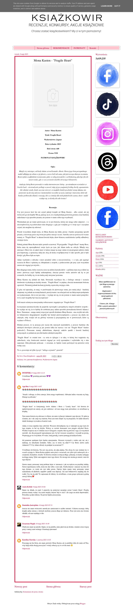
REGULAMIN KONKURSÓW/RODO (104, 236)
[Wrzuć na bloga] (55, 356)
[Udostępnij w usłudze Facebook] (59, 356)
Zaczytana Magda (28, 523)
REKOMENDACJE (61, 48)
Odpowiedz (26, 379)
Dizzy (98, 259)
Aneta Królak (27, 486)
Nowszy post (21, 586)
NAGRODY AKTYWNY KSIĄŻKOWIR (104, 241)
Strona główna (43, 48)
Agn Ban (25, 386)
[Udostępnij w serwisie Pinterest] (61, 356)
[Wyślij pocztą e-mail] (53, 356)
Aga (97, 252)
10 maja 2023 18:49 (42, 524)
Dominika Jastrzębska (30, 505)
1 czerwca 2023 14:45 (43, 540)
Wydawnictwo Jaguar (50, 359)
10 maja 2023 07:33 (45, 505)
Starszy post (85, 586)
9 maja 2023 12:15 (38, 373)
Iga (97, 262)
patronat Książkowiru (34, 359)
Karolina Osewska (29, 539)
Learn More (106, 6)
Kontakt (93, 48)
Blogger (82, 603)
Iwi (25, 359)
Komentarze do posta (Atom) (33, 592)
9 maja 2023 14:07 (35, 386)
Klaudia (98, 269)
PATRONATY (79, 48)
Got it (117, 6)
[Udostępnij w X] (57, 356)
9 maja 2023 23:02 (39, 487)
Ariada (98, 256)
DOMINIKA (27, 372)
